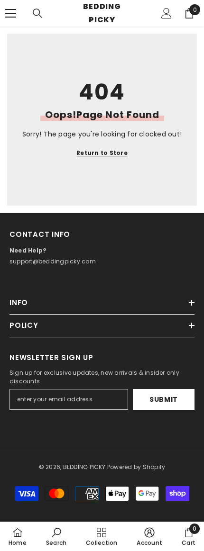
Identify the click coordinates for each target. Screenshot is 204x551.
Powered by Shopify (136, 467)
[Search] (37, 13)
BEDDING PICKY (84, 467)
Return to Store (102, 153)
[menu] (10, 13)
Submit (163, 399)
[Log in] (166, 13)
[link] (56, 536)
